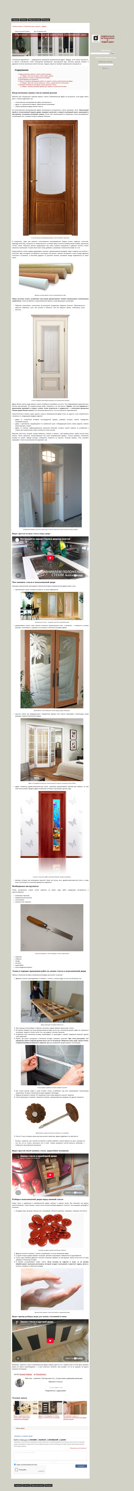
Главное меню (17, 26)
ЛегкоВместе (90, 1488)
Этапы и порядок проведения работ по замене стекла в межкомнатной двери (45, 81)
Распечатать (41, 1374)
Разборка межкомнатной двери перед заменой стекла (37, 84)
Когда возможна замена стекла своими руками (34, 74)
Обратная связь (35, 20)
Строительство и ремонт (32, 26)
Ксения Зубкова (26, 1374)
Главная (15, 20)
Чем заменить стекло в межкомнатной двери (34, 77)
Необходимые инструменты (28, 79)
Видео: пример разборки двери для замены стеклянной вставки (43, 86)
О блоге (23, 20)
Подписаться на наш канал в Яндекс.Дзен (107, 39)
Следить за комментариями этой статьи (26, 1465)
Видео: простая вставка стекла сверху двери (36, 76)
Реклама (46, 20)
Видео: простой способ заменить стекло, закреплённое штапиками (44, 83)
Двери (44, 26)
